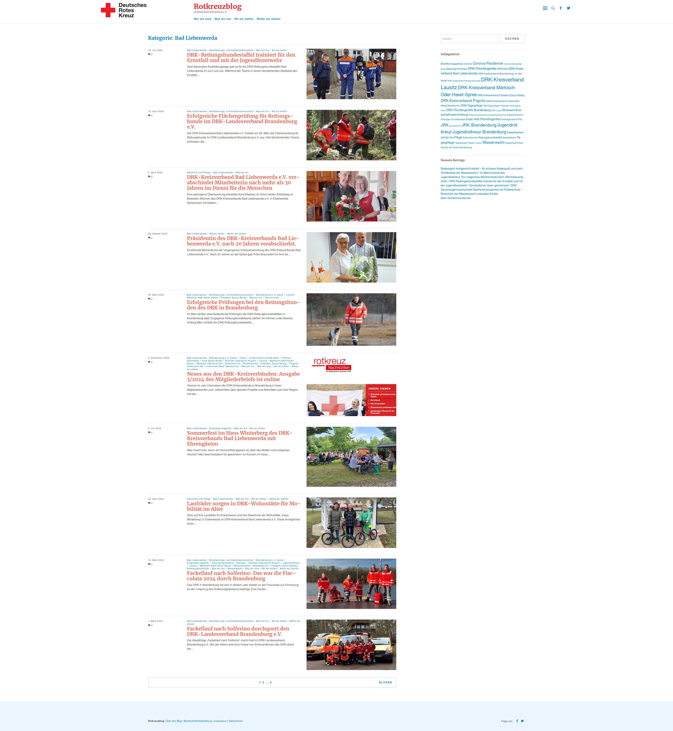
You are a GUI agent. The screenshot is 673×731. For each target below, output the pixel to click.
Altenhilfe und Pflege (198, 172)
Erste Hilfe (473, 119)
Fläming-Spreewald (222, 562)
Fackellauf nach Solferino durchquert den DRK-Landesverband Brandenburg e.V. (238, 631)
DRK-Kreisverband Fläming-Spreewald (464, 80)
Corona (468, 63)
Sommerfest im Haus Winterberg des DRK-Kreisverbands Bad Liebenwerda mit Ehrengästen (240, 438)
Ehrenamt (508, 110)
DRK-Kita (502, 68)
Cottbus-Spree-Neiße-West (264, 357)
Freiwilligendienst (509, 119)
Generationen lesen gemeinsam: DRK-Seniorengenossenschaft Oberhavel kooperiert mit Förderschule (480, 187)
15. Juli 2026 (155, 50)
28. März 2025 (156, 294)
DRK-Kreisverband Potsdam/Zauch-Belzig (501, 95)
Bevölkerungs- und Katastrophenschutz (231, 50)
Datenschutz (236, 721)
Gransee (241, 562)
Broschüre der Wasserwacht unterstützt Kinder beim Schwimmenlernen (469, 196)
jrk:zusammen (455, 125)
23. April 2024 (156, 498)
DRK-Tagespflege (471, 105)
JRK (445, 125)
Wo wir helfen (243, 19)
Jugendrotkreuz (291, 562)
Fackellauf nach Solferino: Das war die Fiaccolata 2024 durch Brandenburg (241, 576)
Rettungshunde (470, 137)
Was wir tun (223, 19)
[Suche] (553, 8)
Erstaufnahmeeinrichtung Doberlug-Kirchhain (487, 115)
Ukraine (478, 143)
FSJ (520, 119)
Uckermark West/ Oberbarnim (222, 366)
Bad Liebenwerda (197, 50)
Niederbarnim (232, 363)
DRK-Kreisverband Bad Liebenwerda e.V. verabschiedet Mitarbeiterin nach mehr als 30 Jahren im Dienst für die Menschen (243, 182)
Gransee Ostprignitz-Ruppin (240, 360)
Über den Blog (174, 721)
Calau (243, 357)
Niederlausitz (250, 363)
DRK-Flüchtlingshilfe (482, 68)
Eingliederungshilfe (220, 428)
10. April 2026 (156, 111)
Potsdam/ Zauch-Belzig (234, 297)
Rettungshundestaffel (490, 137)
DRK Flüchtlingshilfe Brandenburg (468, 110)
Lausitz (290, 294)
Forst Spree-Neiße (212, 360)
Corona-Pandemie (488, 63)
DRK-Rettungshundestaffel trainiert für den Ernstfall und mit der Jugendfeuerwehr (241, 57)
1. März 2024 (155, 620)
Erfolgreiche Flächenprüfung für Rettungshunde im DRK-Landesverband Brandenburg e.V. (242, 121)
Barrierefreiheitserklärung (198, 721)
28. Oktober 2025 (157, 233)
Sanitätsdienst (509, 137)
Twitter (568, 8)
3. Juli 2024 (154, 428)
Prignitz (293, 363)
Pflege (458, 137)
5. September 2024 (158, 357)
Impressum (220, 721)
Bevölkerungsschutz (452, 63)
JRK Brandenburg (479, 125)
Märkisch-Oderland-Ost (209, 363)
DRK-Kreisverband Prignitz (463, 100)
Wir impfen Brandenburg (460, 147)
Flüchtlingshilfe (490, 119)
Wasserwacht (235, 568)
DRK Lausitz (496, 110)
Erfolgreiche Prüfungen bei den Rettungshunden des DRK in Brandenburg (243, 305)
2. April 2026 (155, 172)
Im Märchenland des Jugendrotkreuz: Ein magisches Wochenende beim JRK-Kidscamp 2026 (482, 177)
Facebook (561, 8)
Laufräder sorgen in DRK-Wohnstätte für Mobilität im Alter (244, 506)
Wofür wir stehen (269, 19)
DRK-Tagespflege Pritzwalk (496, 105)
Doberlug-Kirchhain (456, 68)
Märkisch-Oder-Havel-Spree (215, 565)
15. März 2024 (156, 559)
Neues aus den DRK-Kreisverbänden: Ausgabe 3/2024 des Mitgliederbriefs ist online (243, 376)
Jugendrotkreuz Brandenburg (479, 132)
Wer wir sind (202, 19)
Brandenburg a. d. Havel (269, 294)
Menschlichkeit (242, 565)
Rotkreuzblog (218, 6)
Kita (451, 137)
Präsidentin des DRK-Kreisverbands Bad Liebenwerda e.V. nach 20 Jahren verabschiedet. (243, 241)
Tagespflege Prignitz (465, 142)
